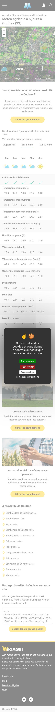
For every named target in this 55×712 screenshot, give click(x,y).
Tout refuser (28, 366)
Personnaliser (27, 372)
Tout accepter (27, 361)
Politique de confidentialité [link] (27, 377)
